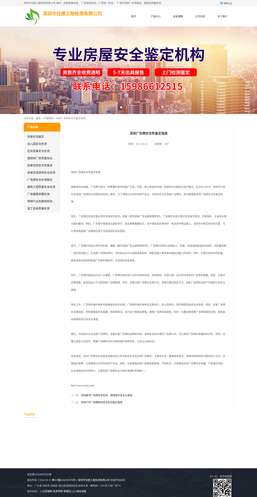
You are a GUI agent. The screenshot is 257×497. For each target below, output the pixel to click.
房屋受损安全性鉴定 (39, 165)
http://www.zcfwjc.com (82, 385)
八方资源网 (46, 491)
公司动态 (200, 16)
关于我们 (222, 16)
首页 (133, 16)
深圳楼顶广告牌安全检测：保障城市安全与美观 (106, 395)
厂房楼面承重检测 (38, 194)
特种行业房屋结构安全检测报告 (46, 201)
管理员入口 (69, 491)
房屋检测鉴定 (35, 136)
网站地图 (81, 491)
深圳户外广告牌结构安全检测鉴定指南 (101, 402)
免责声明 (58, 491)
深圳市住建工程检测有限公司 (94, 480)
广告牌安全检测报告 (39, 179)
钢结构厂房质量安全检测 (42, 158)
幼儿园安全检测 (37, 143)
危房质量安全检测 (38, 151)
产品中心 (156, 16)
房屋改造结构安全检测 (41, 172)
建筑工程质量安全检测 (41, 186)
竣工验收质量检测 (38, 208)
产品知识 (48, 118)
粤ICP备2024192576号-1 (64, 480)
